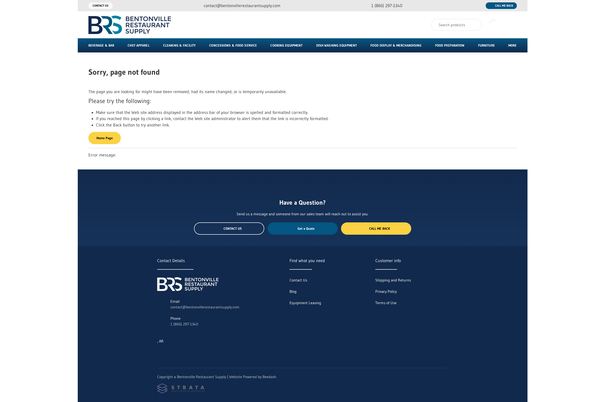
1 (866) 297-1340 (184, 324)
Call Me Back (504, 5)
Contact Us (100, 5)
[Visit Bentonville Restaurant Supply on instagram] (169, 352)
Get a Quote (306, 228)
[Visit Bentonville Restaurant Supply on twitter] (159, 352)
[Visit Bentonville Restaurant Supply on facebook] (179, 352)
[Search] (474, 25)
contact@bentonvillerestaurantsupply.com (204, 307)
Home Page (104, 138)
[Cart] (512, 25)
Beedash (269, 376)
